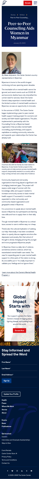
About (4, 413)
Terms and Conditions (9, 460)
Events (4, 420)
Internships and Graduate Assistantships (16, 440)
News (4, 423)
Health (4, 400)
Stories (13, 15)
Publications (6, 426)
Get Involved (6, 434)
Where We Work (8, 406)
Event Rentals (6, 450)
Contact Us (6, 463)
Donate (28, 3)
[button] (35, 3)
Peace (4, 403)
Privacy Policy (6, 457)
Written (22, 15)
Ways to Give (6, 443)
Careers (4, 437)
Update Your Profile (11, 394)
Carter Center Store (9, 453)
